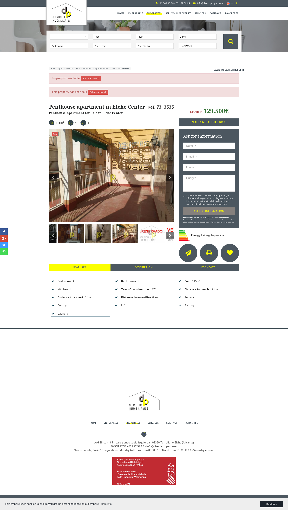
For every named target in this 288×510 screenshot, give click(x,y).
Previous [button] (53, 175)
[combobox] (112, 36)
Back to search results (229, 69)
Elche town (87, 68)
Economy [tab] (208, 267)
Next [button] (170, 175)
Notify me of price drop (209, 122)
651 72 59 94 (136, 446)
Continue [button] (271, 504)
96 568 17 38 (118, 446)
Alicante (69, 68)
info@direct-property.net (161, 446)
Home (120, 13)
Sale (113, 68)
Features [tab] (79, 267)
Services (200, 13)
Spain (60, 68)
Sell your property (178, 13)
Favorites (231, 13)
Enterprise (135, 13)
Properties (154, 13)
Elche (78, 68)
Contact (215, 13)
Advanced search (91, 78)
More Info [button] (106, 504)
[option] (111, 175)
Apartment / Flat (101, 68)
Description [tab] (144, 267)
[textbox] (113, 36)
